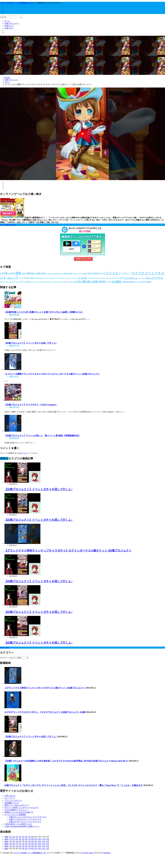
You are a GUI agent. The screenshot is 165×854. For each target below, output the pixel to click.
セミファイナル (154, 277)
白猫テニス (8, 26)
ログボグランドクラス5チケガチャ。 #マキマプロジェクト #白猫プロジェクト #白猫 (44, 712)
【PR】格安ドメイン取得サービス (18, 824)
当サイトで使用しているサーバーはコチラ (21, 808)
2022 (6, 846)
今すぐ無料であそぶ (8, 225)
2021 (6, 849)
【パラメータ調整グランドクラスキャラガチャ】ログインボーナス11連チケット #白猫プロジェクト (52, 374)
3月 (16, 837)
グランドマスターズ (108, 278)
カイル (37, 278)
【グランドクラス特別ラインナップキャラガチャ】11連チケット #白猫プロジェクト (44, 688)
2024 (6, 841)
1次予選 (4, 273)
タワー (7, 282)
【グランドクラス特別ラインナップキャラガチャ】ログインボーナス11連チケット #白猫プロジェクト (68, 550)
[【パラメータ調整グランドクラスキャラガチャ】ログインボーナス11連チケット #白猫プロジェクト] (12, 369)
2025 (6, 839)
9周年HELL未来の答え (36, 273)
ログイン (23, 453)
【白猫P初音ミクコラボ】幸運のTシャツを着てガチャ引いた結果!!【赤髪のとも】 (43, 312)
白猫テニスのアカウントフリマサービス (25, 819)
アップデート (125, 273)
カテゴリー (4, 658)
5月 (23, 837)
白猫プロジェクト (11, 23)
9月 (35, 839)
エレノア (12, 277)
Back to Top (4, 647)
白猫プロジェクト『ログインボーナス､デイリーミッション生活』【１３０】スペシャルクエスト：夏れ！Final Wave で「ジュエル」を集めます (73, 785)
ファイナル (25, 281)
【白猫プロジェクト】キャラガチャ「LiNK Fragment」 (31, 404)
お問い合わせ (9, 796)
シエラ (120, 278)
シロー (140, 278)
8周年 (24, 273)
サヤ (115, 278)
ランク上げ (45, 282)
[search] (22, 17)
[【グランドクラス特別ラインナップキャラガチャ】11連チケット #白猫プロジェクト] (12, 683)
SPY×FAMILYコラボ (96, 273)
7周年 (17, 273)
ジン (144, 278)
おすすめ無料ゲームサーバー (16, 810)
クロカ (82, 277)
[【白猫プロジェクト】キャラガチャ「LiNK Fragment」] (12, 400)
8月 (32, 837)
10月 (39, 839)
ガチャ (7, 51)
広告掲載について (11, 803)
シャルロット (131, 278)
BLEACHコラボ (58, 273)
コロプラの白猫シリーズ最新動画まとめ (29, 853)
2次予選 (11, 273)
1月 (10, 837)
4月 (20, 837)
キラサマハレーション (63, 278)
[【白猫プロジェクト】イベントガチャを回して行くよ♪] (12, 338)
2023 (6, 844)
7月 (29, 837)
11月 (43, 839)
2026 (6, 837)
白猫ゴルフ (8, 28)
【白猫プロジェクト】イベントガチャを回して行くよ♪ (30, 343)
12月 (47, 839)
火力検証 (116, 281)
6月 (26, 837)
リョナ (70, 281)
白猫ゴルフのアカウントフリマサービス (25, 822)
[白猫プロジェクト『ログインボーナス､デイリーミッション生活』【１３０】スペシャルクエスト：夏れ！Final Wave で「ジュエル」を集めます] (12, 781)
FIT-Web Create (87, 853)
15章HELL (50, 273)
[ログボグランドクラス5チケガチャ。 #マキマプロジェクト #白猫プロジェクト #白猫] (12, 708)
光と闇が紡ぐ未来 (87, 281)
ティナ (12, 282)
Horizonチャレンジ (72, 273)
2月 (13, 837)
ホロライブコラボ (36, 282)
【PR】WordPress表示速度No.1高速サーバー (22, 826)
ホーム (7, 21)
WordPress (107, 853)
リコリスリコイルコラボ (58, 282)
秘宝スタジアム (135, 282)
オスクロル (29, 278)
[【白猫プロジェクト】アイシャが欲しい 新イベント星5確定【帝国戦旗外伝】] (12, 431)
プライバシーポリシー (13, 800)
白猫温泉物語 (126, 282)
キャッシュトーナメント (48, 278)
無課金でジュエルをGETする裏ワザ (18, 812)
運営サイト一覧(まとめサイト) (16, 805)
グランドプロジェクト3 (94, 278)
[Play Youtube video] (82, 134)
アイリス (112, 273)
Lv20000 (84, 273)
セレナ (2, 282)
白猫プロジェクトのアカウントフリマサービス (28, 817)
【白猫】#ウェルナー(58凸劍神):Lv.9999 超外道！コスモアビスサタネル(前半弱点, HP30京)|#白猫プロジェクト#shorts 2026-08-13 (66, 761)
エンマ (21, 278)
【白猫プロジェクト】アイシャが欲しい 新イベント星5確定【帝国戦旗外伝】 (42, 435)
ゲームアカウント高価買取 (15, 815)
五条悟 (75, 282)
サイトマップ (9, 798)
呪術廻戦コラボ (104, 282)
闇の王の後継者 (146, 282)
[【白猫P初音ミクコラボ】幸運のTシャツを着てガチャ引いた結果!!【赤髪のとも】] (12, 307)
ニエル (18, 282)
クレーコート (74, 278)
